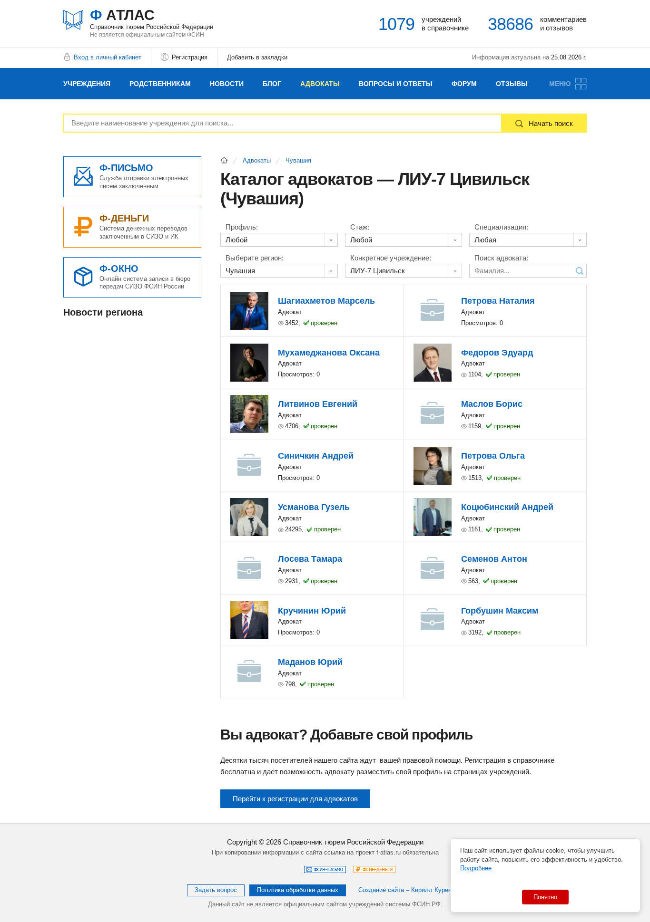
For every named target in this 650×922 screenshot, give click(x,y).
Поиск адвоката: (501, 258)
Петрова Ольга (493, 456)
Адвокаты (320, 83)
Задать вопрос (216, 889)
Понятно (545, 897)
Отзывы (512, 83)
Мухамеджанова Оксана (329, 352)
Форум (464, 83)
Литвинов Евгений (317, 404)
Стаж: (359, 227)
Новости (227, 83)
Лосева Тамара (310, 559)
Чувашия (298, 160)
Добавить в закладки (257, 57)
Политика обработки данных (297, 889)
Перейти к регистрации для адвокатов (295, 799)
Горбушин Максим (499, 610)
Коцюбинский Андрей (507, 507)
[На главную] (224, 160)
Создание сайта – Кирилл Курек (404, 889)
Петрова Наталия (498, 301)
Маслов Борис (491, 404)
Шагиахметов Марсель (326, 301)
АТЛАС (151, 18)
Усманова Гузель (314, 507)
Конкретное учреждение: (390, 258)
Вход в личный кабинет (107, 57)
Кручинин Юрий (312, 610)
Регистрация (189, 57)
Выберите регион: (255, 258)
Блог (272, 83)
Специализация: (501, 227)
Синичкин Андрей (316, 456)
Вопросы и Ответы (396, 83)
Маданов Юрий (310, 662)
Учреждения (86, 83)
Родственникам (160, 83)
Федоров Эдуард (497, 352)
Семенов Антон (494, 559)
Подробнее (476, 868)
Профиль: (242, 227)
